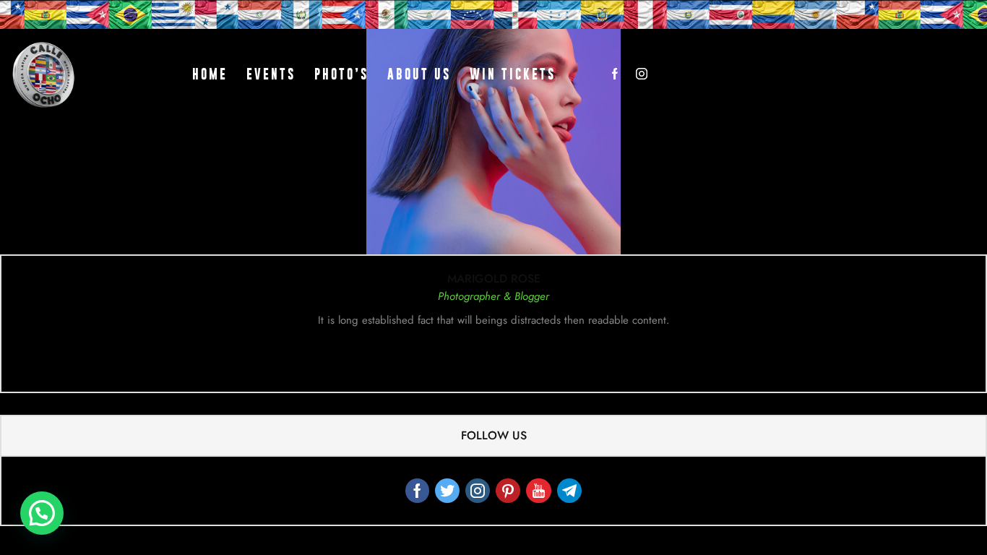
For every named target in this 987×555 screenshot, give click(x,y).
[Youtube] (538, 490)
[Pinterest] (508, 490)
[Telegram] (569, 490)
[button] (42, 513)
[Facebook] (615, 75)
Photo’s (341, 74)
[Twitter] (447, 490)
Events (271, 74)
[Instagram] (641, 75)
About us (419, 74)
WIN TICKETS (513, 74)
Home (210, 74)
